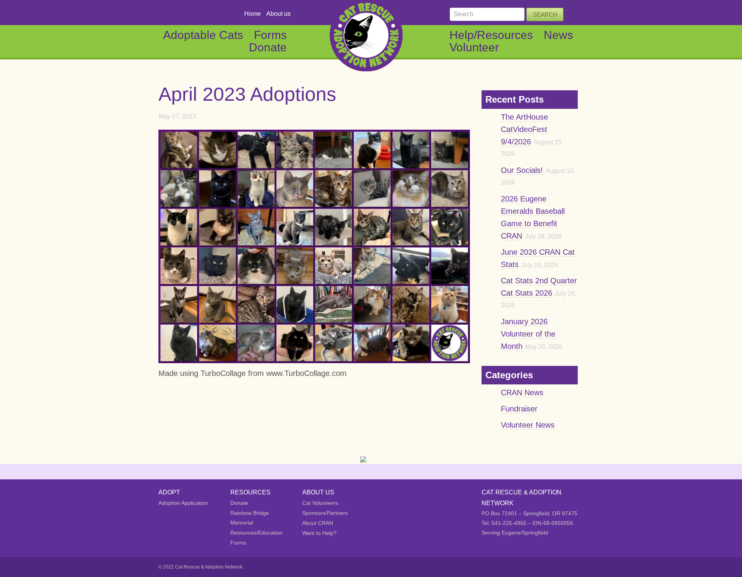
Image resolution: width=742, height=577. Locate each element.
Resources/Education (256, 533)
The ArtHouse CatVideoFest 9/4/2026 (524, 129)
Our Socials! (522, 170)
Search (545, 14)
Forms (270, 35)
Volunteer (474, 47)
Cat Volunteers (320, 503)
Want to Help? (319, 533)
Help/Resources (491, 35)
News (558, 35)
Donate (268, 47)
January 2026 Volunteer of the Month (528, 333)
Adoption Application (183, 503)
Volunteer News (528, 425)
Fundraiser (519, 408)
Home (252, 13)
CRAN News (522, 392)
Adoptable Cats (203, 35)
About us (278, 13)
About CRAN (317, 523)
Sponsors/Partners (325, 513)
